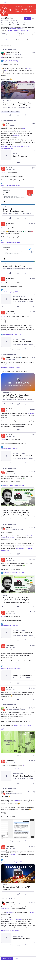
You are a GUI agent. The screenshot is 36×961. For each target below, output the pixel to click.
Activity (6, 40)
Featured (29, 40)
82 (10, 24)
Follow (27, 18)
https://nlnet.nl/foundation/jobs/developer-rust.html (15, 146)
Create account (7, 959)
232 (2, 24)
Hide (32, 732)
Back (5, 2)
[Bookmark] (26, 115)
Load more (18, 950)
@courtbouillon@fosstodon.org (8, 20)
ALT (16, 751)
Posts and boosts (6, 45)
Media (18, 40)
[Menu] (33, 18)
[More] (34, 115)
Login (16, 959)
